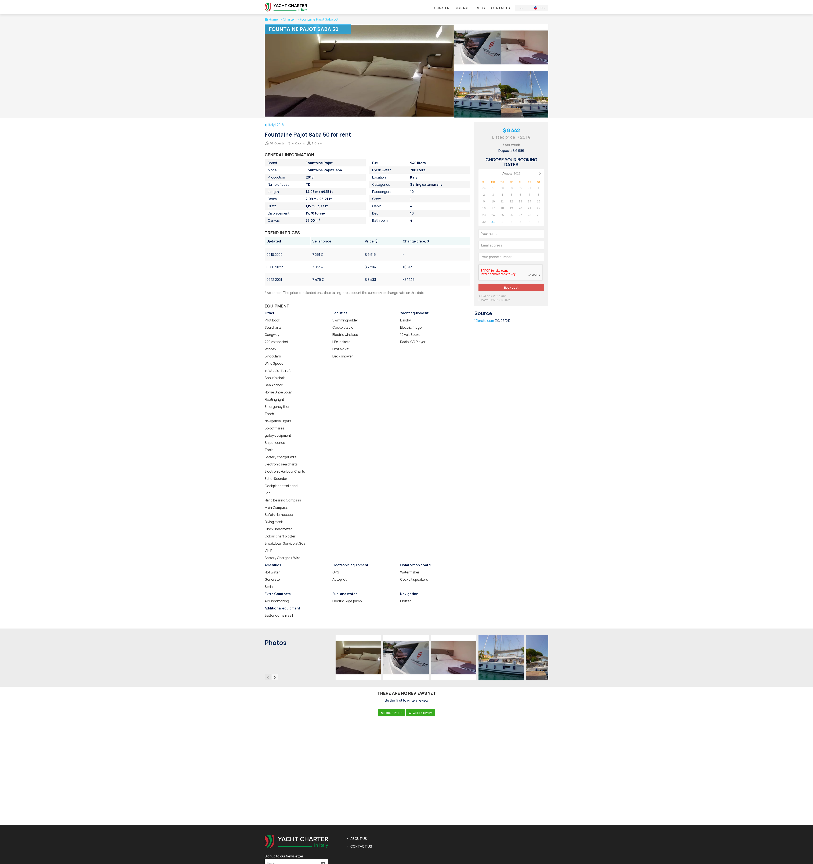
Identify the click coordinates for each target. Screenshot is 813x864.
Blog (480, 8)
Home (273, 19)
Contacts (500, 8)
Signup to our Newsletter (284, 856)
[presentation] (268, 677)
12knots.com (484, 320)
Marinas (463, 8)
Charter (441, 8)
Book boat (511, 287)
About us (358, 838)
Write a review (422, 713)
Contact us (361, 846)
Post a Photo (393, 713)
